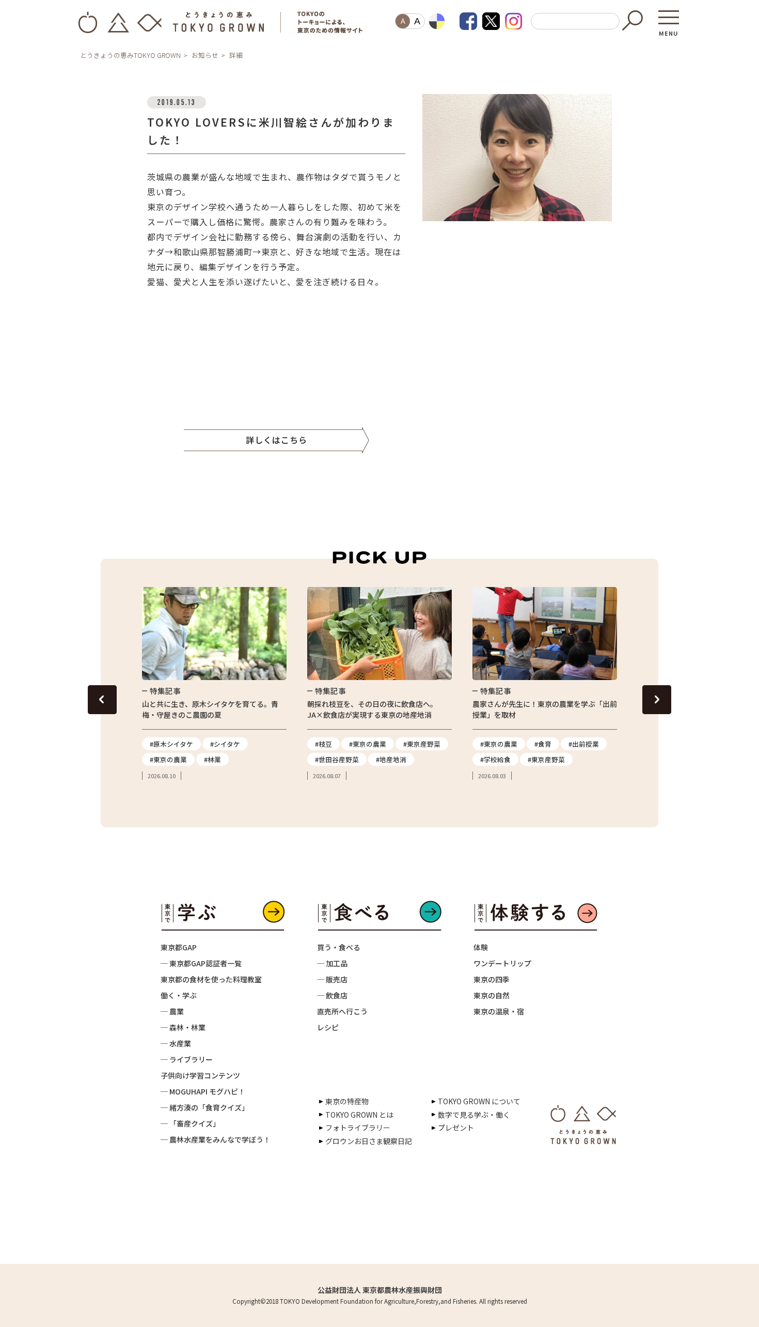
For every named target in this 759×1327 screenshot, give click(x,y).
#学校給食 (495, 759)
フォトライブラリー (357, 1127)
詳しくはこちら (276, 440)
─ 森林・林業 (183, 1027)
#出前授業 (583, 744)
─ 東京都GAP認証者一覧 (201, 963)
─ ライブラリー (187, 1059)
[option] (214, 684)
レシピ (328, 1027)
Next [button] (656, 699)
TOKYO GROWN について (479, 1101)
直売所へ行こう (342, 1011)
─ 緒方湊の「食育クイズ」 (205, 1107)
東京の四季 (491, 979)
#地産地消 (391, 759)
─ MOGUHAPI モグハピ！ (203, 1091)
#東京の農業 (168, 759)
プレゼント (456, 1127)
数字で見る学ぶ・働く (474, 1114)
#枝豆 (323, 744)
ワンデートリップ (502, 963)
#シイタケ (225, 744)
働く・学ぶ (179, 995)
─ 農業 (172, 1011)
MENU (668, 30)
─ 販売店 (332, 979)
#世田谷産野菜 (337, 759)
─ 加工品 (332, 963)
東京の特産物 (347, 1101)
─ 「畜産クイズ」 (190, 1123)
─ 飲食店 (332, 995)
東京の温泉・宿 (498, 1011)
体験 (480, 947)
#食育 (542, 744)
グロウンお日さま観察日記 (368, 1141)
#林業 (212, 759)
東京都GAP (179, 947)
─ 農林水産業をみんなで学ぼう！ (216, 1139)
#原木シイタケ (171, 744)
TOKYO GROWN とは (359, 1114)
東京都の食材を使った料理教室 (211, 979)
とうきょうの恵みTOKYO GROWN (130, 55)
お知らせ (205, 55)
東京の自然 (491, 995)
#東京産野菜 (421, 744)
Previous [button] (102, 699)
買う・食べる (338, 947)
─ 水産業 (176, 1043)
